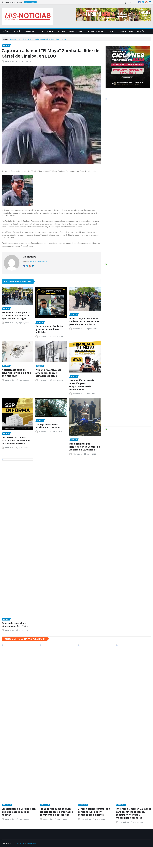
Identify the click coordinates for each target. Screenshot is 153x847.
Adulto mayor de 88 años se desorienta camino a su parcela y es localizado (84, 321)
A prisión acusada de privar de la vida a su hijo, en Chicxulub (17, 372)
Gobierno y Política (34, 31)
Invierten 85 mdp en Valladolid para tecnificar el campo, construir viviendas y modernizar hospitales (133, 813)
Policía (50, 31)
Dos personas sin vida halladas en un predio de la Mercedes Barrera (16, 440)
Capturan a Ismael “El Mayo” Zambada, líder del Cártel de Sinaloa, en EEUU (38, 39)
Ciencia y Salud (127, 31)
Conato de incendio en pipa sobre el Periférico (15, 624)
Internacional (76, 31)
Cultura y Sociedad (95, 31)
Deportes (112, 31)
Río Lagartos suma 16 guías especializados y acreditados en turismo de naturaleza (56, 811)
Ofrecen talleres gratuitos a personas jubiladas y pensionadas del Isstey (94, 811)
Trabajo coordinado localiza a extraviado (47, 426)
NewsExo (20, 843)
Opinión (140, 31)
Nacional (61, 31)
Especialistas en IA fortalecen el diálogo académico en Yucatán (19, 811)
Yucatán (17, 31)
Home (5, 39)
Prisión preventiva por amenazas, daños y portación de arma (48, 372)
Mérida (6, 31)
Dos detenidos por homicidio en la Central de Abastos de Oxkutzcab (84, 446)
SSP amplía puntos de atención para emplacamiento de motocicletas (81, 385)
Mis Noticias (9, 61)
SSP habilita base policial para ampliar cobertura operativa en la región (16, 315)
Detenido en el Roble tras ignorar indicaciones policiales (50, 329)
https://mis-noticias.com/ (40, 261)
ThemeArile (31, 843)
